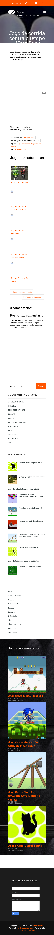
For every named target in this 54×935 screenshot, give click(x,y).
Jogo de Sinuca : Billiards (29, 566)
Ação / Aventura (14, 596)
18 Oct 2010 (13, 698)
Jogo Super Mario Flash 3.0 (30, 508)
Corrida (11, 600)
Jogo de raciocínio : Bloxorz (30, 521)
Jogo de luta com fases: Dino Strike (23, 561)
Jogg (20, 12)
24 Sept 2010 (13, 802)
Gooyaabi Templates (27, 930)
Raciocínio (12, 628)
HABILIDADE (13, 426)
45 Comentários (15, 850)
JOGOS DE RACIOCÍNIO (28, 548)
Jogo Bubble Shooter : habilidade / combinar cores (30, 495)
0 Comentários (15, 750)
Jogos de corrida (23, 144)
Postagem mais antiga (32, 297)
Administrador (28, 137)
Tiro (9, 620)
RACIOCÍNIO (13, 438)
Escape (11, 608)
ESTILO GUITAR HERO (17, 422)
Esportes (11, 612)
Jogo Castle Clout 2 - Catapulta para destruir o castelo (31, 535)
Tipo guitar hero (14, 624)
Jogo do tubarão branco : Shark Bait (23, 489)
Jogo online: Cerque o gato (30, 462)
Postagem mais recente (22, 292)
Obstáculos (12, 632)
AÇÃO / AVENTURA (16, 402)
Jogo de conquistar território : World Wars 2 (31, 477)
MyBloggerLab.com (26, 928)
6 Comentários (15, 804)
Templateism (37, 926)
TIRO (10, 442)
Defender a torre (14, 604)
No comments (20, 149)
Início (10, 592)
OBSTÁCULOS (13, 434)
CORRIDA (12, 406)
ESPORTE (12, 418)
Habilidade (12, 616)
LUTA (10, 430)
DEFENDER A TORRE (16, 410)
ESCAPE (11, 414)
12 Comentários (15, 700)
